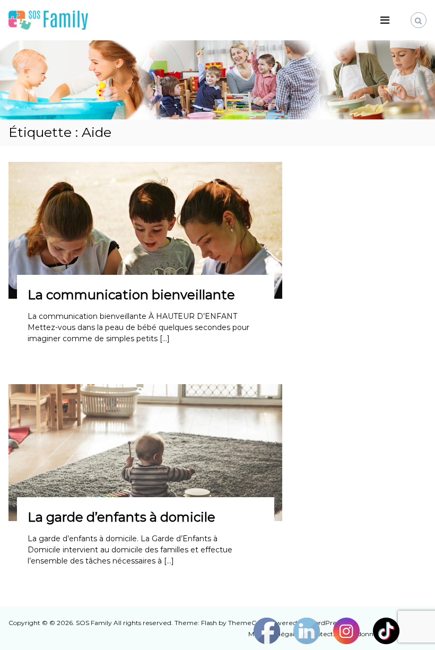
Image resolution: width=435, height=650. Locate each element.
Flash (209, 623)
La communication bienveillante (131, 294)
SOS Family (94, 623)
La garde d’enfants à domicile (121, 517)
